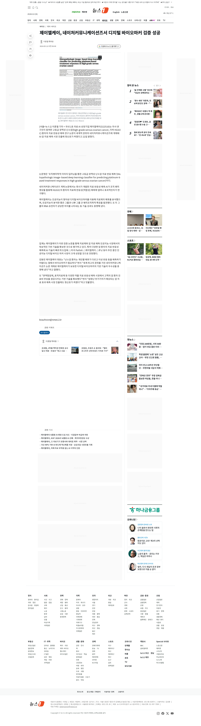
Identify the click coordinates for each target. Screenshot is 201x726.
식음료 (158, 623)
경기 (93, 605)
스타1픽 (159, 651)
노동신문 (124, 12)
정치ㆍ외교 (128, 600)
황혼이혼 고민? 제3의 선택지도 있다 (148, 542)
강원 (93, 611)
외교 (110, 595)
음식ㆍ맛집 (80, 680)
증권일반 (143, 611)
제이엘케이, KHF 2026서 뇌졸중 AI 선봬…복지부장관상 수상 (65, 438)
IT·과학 (47, 641)
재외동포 (111, 605)
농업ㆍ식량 (64, 614)
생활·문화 (80, 641)
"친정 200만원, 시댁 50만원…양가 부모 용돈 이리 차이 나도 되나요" (150, 347)
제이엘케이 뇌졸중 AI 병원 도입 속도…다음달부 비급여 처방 (64, 435)
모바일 (46, 651)
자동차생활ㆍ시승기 (83, 677)
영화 (93, 651)
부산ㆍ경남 (96, 628)
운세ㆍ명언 (80, 668)
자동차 (158, 608)
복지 (45, 608)
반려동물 (79, 674)
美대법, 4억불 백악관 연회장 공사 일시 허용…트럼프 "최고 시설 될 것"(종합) (55, 349)
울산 (93, 631)
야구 (109, 646)
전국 (94, 595)
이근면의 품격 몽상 (143, 550)
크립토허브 (76, 12)
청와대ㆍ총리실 (33, 600)
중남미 (78, 614)
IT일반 (46, 654)
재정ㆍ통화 (64, 603)
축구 (109, 651)
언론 (77, 660)
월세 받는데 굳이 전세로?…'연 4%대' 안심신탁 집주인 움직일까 (143, 135)
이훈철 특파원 (48, 41)
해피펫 (84, 12)
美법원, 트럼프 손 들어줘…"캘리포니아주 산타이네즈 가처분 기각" (94, 349)
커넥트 (166, 7)
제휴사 (143, 641)
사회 (45, 595)
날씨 (45, 617)
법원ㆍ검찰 (48, 603)
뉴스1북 (159, 660)
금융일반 (143, 600)
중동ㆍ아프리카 (81, 611)
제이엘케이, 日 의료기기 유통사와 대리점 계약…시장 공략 (64, 441)
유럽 (77, 608)
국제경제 (79, 617)
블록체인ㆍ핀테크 (146, 620)
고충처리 (121, 692)
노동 (45, 611)
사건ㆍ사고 (48, 600)
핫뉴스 (130, 339)
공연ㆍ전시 (80, 646)
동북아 (78, 600)
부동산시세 (31, 654)
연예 (129, 211)
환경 (45, 614)
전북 (93, 620)
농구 (109, 660)
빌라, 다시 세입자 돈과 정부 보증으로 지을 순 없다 (148, 568)
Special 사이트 (162, 641)
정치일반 (31, 608)
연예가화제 (96, 646)
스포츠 (130, 240)
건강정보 (79, 663)
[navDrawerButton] (29, 7)
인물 (45, 620)
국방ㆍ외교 (112, 600)
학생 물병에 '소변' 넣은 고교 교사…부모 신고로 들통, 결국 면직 (151, 357)
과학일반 (47, 663)
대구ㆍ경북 (96, 625)
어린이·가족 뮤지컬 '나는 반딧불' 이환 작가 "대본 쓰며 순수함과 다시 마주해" (116, 2)
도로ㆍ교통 (80, 671)
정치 (29, 595)
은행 (141, 605)
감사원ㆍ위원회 (33, 605)
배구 (109, 657)
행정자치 (95, 600)
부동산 (30, 641)
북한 (126, 595)
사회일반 (47, 625)
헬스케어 (63, 651)
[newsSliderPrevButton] (154, 86)
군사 (125, 603)
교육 (45, 605)
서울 (93, 603)
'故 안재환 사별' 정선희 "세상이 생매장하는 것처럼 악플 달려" (143, 93)
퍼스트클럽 (160, 663)
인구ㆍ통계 (64, 608)
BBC (141, 646)
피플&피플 (79, 625)
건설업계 (31, 657)
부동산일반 (31, 646)
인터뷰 (94, 660)
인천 (93, 608)
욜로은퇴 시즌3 (142, 537)
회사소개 (80, 692)
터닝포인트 (160, 657)
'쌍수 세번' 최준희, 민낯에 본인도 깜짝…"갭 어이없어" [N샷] (143, 103)
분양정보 (31, 651)
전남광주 (95, 623)
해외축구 (111, 654)
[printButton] (30, 55)
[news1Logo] (37, 704)
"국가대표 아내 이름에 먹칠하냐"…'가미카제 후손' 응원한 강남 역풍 (150, 389)
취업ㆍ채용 (160, 628)
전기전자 (159, 605)
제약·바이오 (64, 648)
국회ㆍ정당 (32, 603)
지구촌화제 (80, 628)
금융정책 (143, 603)
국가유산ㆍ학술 (81, 654)
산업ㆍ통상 (64, 605)
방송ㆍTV (95, 648)
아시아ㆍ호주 (80, 605)
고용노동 (63, 611)
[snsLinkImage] (158, 713)
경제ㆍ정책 (64, 600)
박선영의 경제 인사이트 (145, 564)
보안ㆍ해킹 (48, 657)
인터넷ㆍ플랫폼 (49, 646)
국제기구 (79, 623)
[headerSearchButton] (37, 7)
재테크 (142, 617)
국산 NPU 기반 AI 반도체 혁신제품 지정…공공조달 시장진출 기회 (66, 445)
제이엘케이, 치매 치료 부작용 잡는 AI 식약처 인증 (60, 448)
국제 (78, 595)
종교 (77, 651)
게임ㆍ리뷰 (48, 660)
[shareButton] (30, 35)
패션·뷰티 (159, 620)
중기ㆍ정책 (160, 611)
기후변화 (79, 620)
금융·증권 (144, 595)
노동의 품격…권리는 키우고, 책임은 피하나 (148, 555)
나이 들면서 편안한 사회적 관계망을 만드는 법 (148, 529)
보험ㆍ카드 (144, 608)
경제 (62, 595)
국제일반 (79, 631)
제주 (93, 634)
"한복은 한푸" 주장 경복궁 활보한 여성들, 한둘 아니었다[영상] (150, 378)
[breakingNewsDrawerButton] (33, 7)
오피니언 (131, 519)
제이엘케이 (44, 332)
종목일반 (111, 666)
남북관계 (127, 614)
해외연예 (95, 657)
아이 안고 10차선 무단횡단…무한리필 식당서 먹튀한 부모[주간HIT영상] (150, 368)
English (116, 12)
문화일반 (79, 657)
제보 (172, 7)
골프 (109, 663)
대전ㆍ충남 (96, 617)
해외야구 (111, 648)
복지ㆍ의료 (64, 646)
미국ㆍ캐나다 (80, 603)
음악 (93, 654)
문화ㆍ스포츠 (128, 611)
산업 (158, 595)
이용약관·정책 (109, 692)
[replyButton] (30, 42)
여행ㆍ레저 (80, 666)
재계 (157, 603)
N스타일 (95, 663)
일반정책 (31, 648)
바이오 (42, 26)
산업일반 (159, 600)
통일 (109, 603)
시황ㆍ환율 (144, 614)
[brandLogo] (100, 10)
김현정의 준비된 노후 (144, 524)
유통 (157, 614)
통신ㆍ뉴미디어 (49, 648)
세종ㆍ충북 (96, 614)
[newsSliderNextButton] (160, 86)
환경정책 (63, 617)
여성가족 (47, 623)
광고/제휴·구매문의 (93, 692)
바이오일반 (64, 654)
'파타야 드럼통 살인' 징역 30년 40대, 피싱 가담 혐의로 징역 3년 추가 (60, 2)
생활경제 (159, 617)
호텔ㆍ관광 (160, 625)
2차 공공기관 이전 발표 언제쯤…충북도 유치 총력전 (166, 2)
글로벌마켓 (144, 648)
